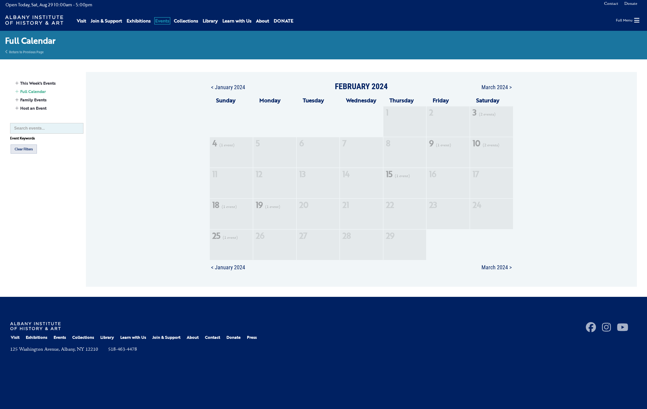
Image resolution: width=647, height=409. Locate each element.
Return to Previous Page (26, 52)
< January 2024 (228, 87)
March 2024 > (496, 87)
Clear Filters (24, 149)
